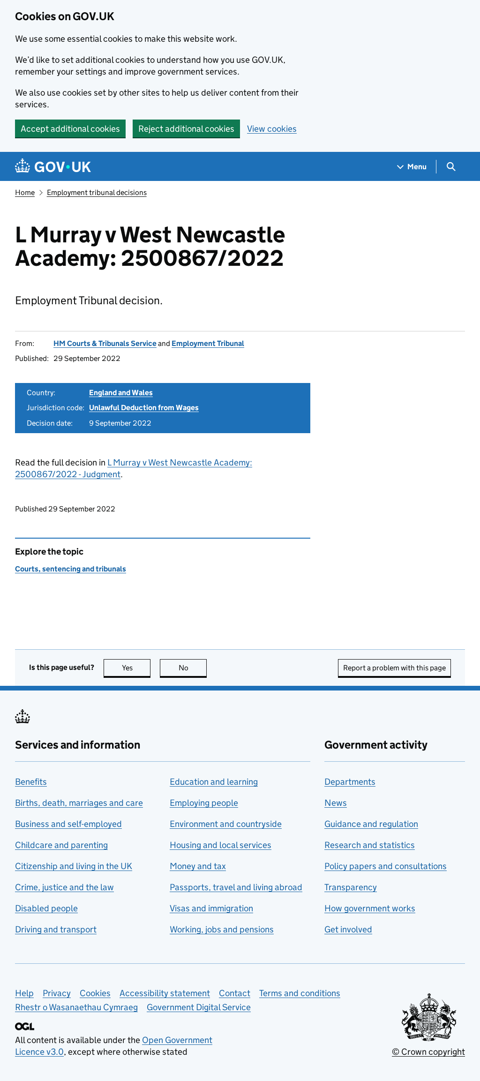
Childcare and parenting (61, 845)
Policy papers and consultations (385, 866)
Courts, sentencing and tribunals (70, 568)
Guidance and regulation (371, 823)
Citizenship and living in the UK (73, 866)
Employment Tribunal (208, 343)
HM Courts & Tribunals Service (105, 343)
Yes (136, 667)
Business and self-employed (68, 823)
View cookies (272, 128)
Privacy (57, 993)
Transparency (350, 887)
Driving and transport (56, 929)
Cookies (95, 993)
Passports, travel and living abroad (236, 887)
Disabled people (46, 908)
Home (25, 192)
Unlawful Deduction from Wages (144, 407)
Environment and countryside (226, 823)
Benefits (31, 781)
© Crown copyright (428, 1051)
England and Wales (121, 392)
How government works (369, 908)
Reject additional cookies (186, 128)
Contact (234, 993)
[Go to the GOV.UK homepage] (53, 166)
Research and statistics (369, 845)
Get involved (348, 929)
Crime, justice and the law (64, 887)
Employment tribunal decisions (97, 192)
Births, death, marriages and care (79, 802)
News (335, 802)
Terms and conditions (299, 993)
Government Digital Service (199, 1007)
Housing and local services (220, 845)
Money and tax (198, 866)
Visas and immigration (211, 908)
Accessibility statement (165, 993)
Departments (349, 781)
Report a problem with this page (394, 667)
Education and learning (214, 781)
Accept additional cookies (70, 128)
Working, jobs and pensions (222, 929)
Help (24, 993)
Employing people (204, 802)
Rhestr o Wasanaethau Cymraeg (76, 1007)
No (193, 667)
